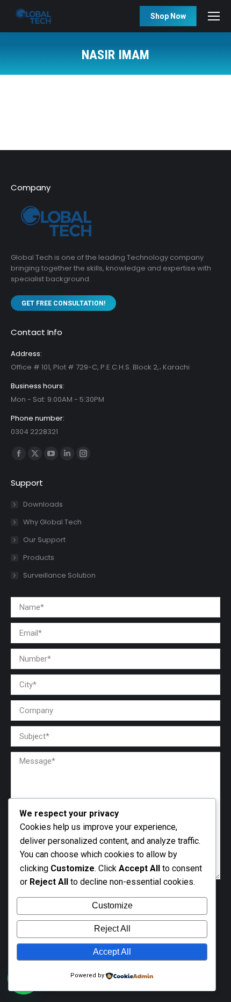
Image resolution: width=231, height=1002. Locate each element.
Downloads (43, 504)
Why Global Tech (52, 522)
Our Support (44, 540)
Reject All (112, 928)
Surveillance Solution (59, 575)
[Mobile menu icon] (213, 16)
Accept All (112, 951)
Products (38, 557)
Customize (112, 905)
